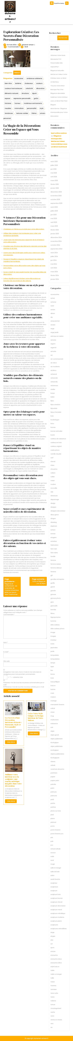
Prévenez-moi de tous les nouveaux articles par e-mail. (24, 687)
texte (52, 997)
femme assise (56, 564)
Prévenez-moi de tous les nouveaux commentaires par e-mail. (24, 684)
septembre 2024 (56, 249)
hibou (52, 613)
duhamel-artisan (28, 45)
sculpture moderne (57, 917)
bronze (53, 427)
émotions (25, 93)
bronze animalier (56, 431)
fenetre (53, 572)
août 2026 (54, 161)
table (52, 970)
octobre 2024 (55, 245)
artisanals (54, 382)
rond (52, 860)
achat (53, 298)
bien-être (8, 83)
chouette (54, 469)
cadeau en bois (56, 442)
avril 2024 (54, 268)
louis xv (53, 685)
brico (52, 423)
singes (53, 936)
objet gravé (55, 735)
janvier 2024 (55, 279)
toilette (53, 1001)
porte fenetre (55, 830)
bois (52, 416)
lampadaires (55, 659)
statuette (54, 955)
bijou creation (55, 404)
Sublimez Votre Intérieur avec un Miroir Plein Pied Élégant (59, 101)
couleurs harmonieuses (13, 88)
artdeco (53, 370)
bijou (52, 401)
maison (17, 73)
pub (52, 841)
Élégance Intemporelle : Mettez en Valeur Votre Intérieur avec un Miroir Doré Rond (59, 141)
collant (53, 473)
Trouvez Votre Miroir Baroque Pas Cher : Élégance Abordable (58, 89)
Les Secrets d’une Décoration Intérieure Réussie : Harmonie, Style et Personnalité (13, 722)
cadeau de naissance (58, 439)
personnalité (31, 108)
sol (52, 944)
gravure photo (56, 598)
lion (52, 670)
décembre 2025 (56, 192)
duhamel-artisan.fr (10, 18)
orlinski (53, 765)
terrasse (54, 989)
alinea (53, 313)
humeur (17, 103)
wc (52, 1027)
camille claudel (56, 454)
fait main (54, 549)
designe (53, 507)
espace (7, 98)
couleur (53, 484)
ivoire (52, 644)
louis (52, 678)
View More (12, 742)
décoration (40, 88)
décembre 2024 (56, 237)
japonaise (54, 648)
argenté (53, 348)
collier (53, 477)
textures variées (22, 113)
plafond (53, 822)
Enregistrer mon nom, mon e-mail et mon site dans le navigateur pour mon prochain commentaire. (22, 673)
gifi (52, 575)
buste (53, 435)
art (52, 355)
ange (52, 329)
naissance (54, 723)
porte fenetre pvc (57, 834)
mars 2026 (54, 180)
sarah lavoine (55, 879)
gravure (53, 594)
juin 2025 (54, 215)
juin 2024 (54, 260)
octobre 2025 (55, 199)
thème (34, 113)
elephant (54, 526)
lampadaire (55, 655)
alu (52, 317)
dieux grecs (55, 515)
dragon (53, 518)
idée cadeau (55, 625)
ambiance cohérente (34, 78)
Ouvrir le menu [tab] (59, 3)
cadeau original (56, 446)
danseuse (54, 496)
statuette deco (56, 959)
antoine (53, 340)
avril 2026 (54, 177)
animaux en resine (57, 336)
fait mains (54, 553)
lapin (52, 667)
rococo (53, 853)
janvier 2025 (55, 234)
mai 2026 (54, 173)
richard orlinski (55, 849)
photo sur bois (56, 811)
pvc (52, 845)
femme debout (56, 568)
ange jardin (54, 332)
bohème (18, 83)
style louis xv (55, 967)
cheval (53, 461)
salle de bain (55, 872)
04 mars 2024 (11, 45)
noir (52, 727)
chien (52, 465)
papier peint (55, 780)
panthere (54, 773)
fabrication (54, 545)
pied (52, 815)
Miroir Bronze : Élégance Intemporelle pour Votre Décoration (59, 112)
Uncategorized (56, 1008)
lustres (53, 689)
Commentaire (9, 614)
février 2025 (55, 230)
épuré (34, 93)
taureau (53, 986)
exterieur (54, 541)
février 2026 (55, 184)
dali (52, 492)
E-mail (6, 652)
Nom (5, 642)
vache (53, 1012)
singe (52, 932)
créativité (29, 88)
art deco (54, 363)
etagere (53, 537)
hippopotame (55, 617)
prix (52, 837)
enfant (53, 530)
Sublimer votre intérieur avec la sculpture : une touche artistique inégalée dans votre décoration (13, 780)
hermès (53, 610)
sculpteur (54, 883)
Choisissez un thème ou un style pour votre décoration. (23, 229)
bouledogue (55, 420)
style (41, 108)
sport (52, 948)
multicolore (55, 720)
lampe (53, 663)
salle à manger (56, 868)
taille (52, 978)
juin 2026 (53, 169)
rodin (52, 856)
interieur (53, 640)
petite (53, 803)
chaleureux (29, 83)
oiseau (53, 761)
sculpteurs (54, 887)
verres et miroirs (56, 1020)
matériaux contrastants (33, 103)
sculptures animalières (59, 929)
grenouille (54, 606)
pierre (53, 818)
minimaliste (19, 108)
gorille (53, 583)
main (52, 693)
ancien (53, 325)
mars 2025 (54, 226)
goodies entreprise (57, 579)
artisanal (54, 374)
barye (53, 393)
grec (52, 602)
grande (53, 591)
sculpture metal (56, 910)
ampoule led (55, 321)
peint (52, 788)
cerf (52, 458)
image (53, 632)
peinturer (54, 796)
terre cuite (54, 993)
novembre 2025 (56, 196)
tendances (9, 113)
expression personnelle (22, 98)
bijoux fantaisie (56, 412)
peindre (53, 784)
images (53, 636)
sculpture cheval (56, 902)
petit (52, 799)
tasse (53, 982)
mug (52, 716)
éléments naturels (11, 93)
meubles (8, 108)
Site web (6, 661)
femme (53, 560)
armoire (53, 351)
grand (53, 587)
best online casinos (59, 133)
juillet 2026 (54, 165)
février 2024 (55, 275)
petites (53, 807)
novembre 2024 (56, 241)
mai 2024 (54, 264)
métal (53, 708)
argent (53, 344)
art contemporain (57, 359)
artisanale (54, 378)
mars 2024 (54, 272)
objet (52, 731)
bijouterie (54, 408)
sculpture (54, 891)
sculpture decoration (58, 906)
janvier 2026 (55, 188)
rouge (53, 864)
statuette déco (56, 963)
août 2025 (54, 207)
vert (52, 1023)
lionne (53, 674)
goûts (36, 98)
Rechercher (62, 38)
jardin (52, 651)
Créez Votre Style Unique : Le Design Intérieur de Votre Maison (35, 717)
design (53, 503)
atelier (53, 389)
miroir (52, 712)
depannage (55, 499)
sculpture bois (56, 894)
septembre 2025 (56, 203)
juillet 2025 (54, 211)
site (52, 940)
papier (53, 777)
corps (53, 480)
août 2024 (54, 253)
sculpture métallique (58, 913)
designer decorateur (58, 511)
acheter (53, 302)
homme (53, 621)
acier (52, 306)
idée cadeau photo (57, 629)
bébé (52, 397)
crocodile (54, 488)
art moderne (55, 367)
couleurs (39, 83)
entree (53, 534)
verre (52, 1016)
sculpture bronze (57, 898)
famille (53, 556)
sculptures (54, 925)
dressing (54, 522)
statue (53, 951)
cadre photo (55, 450)
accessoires (18, 78)
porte (53, 826)
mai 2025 (54, 218)
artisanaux (54, 385)
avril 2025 (54, 222)
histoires (8, 103)
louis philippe (55, 682)
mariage (54, 701)
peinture (54, 792)
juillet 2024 (54, 256)
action (53, 310)
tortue (53, 1004)
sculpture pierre (56, 921)
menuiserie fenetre (57, 704)
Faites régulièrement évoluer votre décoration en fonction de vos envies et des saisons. (21, 279)
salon (52, 875)
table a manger (56, 974)
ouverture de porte (57, 769)
